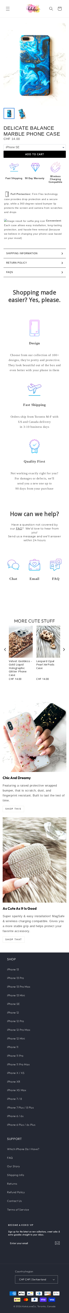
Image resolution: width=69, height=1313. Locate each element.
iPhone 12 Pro (15, 1021)
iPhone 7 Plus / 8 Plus (20, 1107)
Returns (12, 1183)
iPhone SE (13, 1004)
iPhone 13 (13, 969)
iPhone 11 (12, 1047)
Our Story (13, 1166)
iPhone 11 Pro (15, 1055)
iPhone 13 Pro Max (18, 986)
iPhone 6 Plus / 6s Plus (21, 1124)
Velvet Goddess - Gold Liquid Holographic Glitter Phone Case (20, 668)
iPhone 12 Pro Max (18, 1029)
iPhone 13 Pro (15, 978)
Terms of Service (18, 1209)
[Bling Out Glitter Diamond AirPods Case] (34, 860)
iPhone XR (13, 1081)
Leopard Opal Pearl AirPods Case (45, 664)
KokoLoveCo (29, 1306)
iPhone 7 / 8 (14, 1099)
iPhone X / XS (16, 1073)
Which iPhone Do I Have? (23, 1149)
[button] (8, 8)
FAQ (19, 528)
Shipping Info (15, 1175)
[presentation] (5, 649)
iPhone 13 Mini (16, 995)
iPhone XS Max (16, 1090)
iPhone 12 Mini (16, 1038)
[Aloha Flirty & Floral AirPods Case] (34, 736)
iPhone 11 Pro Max (18, 1064)
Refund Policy (16, 1192)
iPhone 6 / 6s (15, 1116)
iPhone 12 (13, 1012)
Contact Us (14, 1201)
